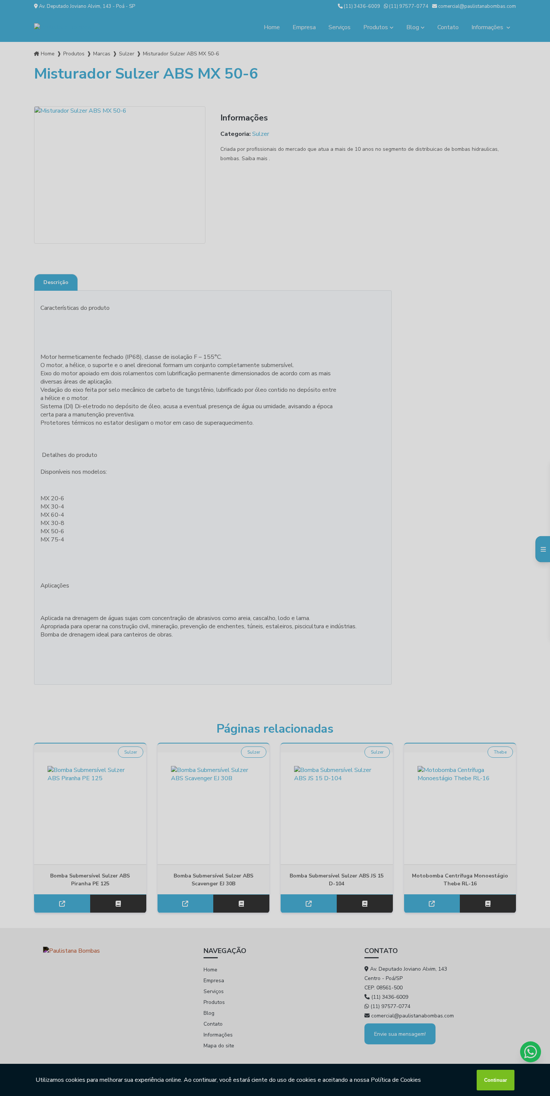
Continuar (495, 1080)
